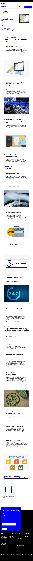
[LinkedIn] (28, 554)
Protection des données (4, 554)
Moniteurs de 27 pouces (12, 537)
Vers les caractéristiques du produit (8, 29)
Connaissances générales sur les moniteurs (19, 540)
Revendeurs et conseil (27, 6)
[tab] (15, 7)
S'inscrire (4, 528)
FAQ (17, 537)
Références (26, 535)
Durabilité (26, 536)
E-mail (3, 513)
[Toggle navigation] (31, 3)
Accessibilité (18, 554)
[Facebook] (23, 554)
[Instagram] (25, 554)
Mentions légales (12, 554)
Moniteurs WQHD (11, 535)
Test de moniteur (19, 538)
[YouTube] (31, 554)
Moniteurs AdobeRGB (12, 540)
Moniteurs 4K (11, 536)
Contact (26, 537)
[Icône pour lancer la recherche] (29, 3)
